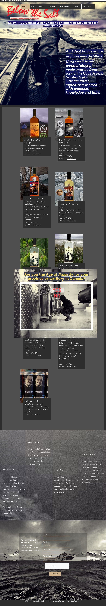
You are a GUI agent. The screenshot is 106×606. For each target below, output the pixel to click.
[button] (57, 290)
